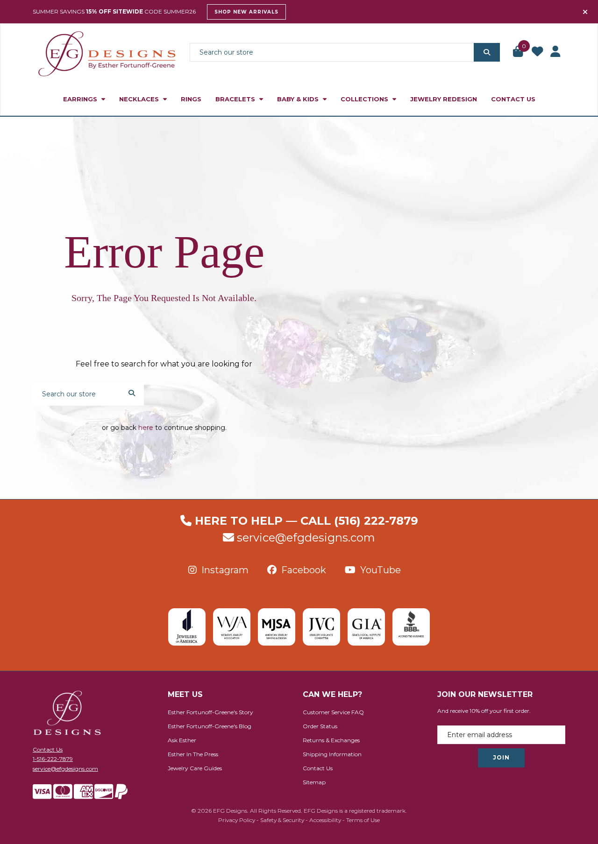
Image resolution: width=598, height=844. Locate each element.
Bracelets (236, 99)
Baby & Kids (298, 99)
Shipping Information (332, 754)
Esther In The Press (193, 754)
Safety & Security (282, 819)
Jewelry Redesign (443, 99)
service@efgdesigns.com (306, 537)
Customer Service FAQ (333, 712)
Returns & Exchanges (331, 740)
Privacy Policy (236, 819)
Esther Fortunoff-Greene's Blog (209, 726)
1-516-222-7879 (53, 758)
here (145, 427)
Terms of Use (363, 819)
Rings (191, 99)
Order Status (320, 726)
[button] (518, 52)
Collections (365, 99)
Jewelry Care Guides (195, 768)
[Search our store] (487, 52)
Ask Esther (182, 740)
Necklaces (140, 99)
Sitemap (314, 782)
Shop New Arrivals (246, 12)
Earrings (81, 99)
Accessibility (325, 819)
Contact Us (513, 99)
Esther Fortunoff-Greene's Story (210, 712)
